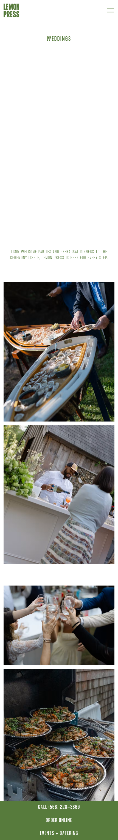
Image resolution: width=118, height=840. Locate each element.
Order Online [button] (59, 821)
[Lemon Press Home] (11, 10)
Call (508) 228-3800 (59, 808)
